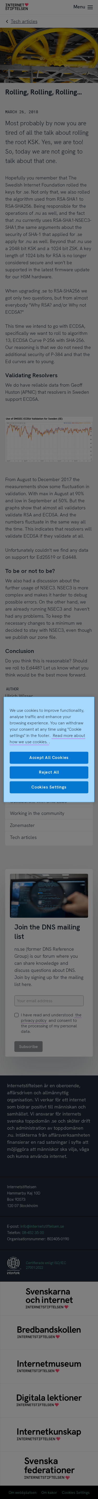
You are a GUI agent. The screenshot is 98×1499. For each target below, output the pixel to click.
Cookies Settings (49, 787)
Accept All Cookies (49, 757)
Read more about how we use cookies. (47, 739)
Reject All (49, 772)
